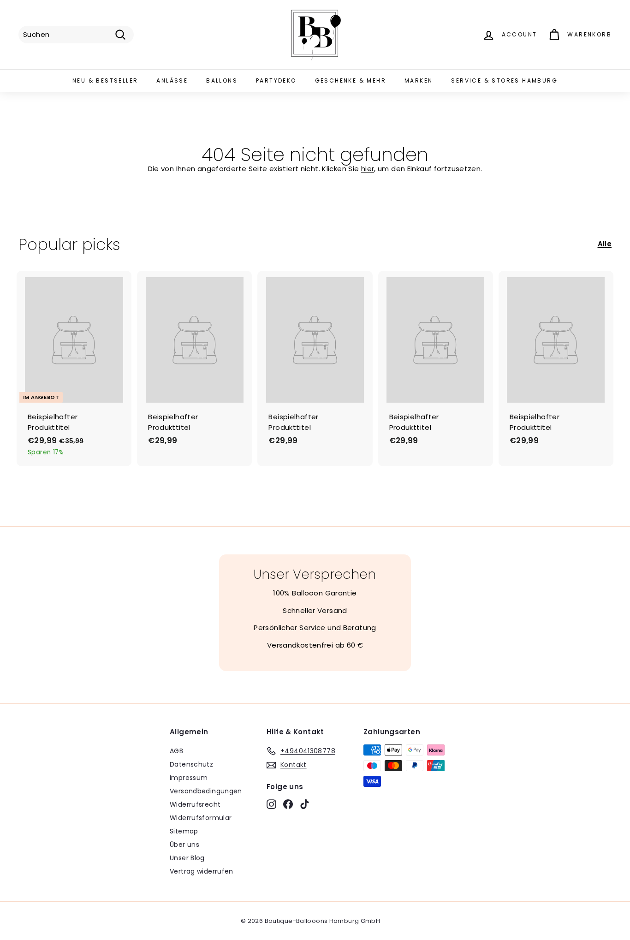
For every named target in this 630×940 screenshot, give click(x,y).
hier (367, 168)
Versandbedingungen (206, 791)
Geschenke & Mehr (350, 80)
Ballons (222, 80)
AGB (176, 751)
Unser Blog (187, 858)
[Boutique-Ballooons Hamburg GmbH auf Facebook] (288, 804)
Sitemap (184, 831)
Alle (605, 244)
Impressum (189, 777)
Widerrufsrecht (195, 804)
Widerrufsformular (201, 817)
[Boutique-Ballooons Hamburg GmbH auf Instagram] (271, 804)
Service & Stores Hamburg (504, 80)
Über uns (184, 844)
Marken (418, 80)
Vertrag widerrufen (201, 871)
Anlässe (172, 80)
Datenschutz (191, 764)
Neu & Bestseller (105, 80)
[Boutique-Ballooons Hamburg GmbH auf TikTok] (304, 804)
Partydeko (276, 80)
